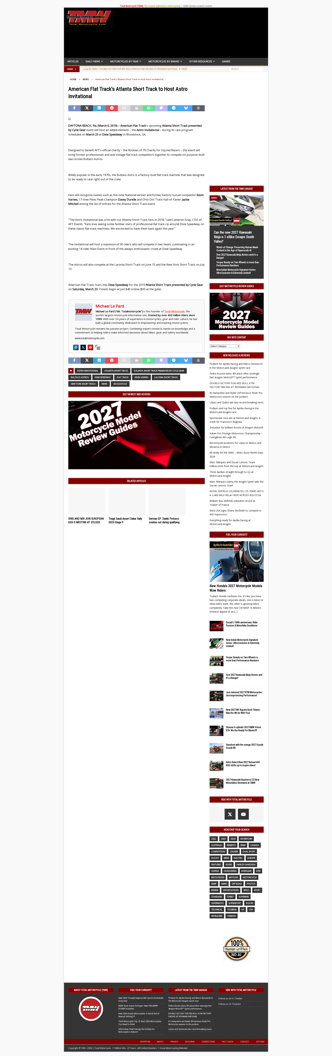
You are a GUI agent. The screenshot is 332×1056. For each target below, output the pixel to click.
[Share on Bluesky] (186, 108)
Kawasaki (246, 870)
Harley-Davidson (246, 864)
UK (242, 909)
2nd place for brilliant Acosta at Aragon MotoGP (236, 427)
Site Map (260, 1041)
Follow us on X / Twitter (230, 998)
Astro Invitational (87, 370)
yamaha (231, 915)
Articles (73, 61)
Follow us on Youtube (230, 1003)
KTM (258, 870)
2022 (213, 838)
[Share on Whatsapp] (149, 108)
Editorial (190, 1041)
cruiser (234, 851)
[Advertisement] (192, 33)
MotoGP (233, 877)
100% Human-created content (197, 5)
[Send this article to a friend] (124, 108)
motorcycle (250, 877)
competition (218, 851)
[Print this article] (136, 108)
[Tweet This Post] (87, 108)
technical (216, 909)
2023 (223, 838)
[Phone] (97, 347)
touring (232, 909)
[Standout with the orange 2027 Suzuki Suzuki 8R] (216, 748)
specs (246, 890)
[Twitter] (83, 347)
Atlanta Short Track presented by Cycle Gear (159, 370)
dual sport (249, 851)
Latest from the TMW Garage (237, 188)
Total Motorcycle (174, 311)
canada (254, 845)
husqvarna (230, 870)
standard (216, 896)
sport (257, 890)
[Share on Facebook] (74, 108)
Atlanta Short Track (116, 370)
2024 (233, 838)
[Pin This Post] (111, 108)
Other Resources (200, 61)
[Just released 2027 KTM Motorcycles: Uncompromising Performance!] (216, 696)
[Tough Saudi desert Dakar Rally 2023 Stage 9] (127, 501)
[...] (235, 611)
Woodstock (120, 383)
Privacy (174, 1041)
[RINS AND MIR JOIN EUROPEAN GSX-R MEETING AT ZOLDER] (86, 501)
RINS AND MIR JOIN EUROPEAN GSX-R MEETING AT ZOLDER (86, 520)
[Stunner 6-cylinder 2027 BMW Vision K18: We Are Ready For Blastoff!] (216, 731)
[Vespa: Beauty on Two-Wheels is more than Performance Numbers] (216, 661)
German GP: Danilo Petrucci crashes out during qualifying (164, 520)
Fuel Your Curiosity (236, 534)
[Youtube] (90, 347)
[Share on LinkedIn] (99, 108)
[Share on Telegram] (174, 108)
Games (226, 61)
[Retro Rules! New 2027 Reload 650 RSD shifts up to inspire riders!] (216, 766)
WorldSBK (216, 915)
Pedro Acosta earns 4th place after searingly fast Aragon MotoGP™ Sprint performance (190, 1007)
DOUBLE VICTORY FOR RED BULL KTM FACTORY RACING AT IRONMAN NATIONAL (189, 1015)
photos (251, 883)
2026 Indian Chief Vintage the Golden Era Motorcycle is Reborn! (136, 1030)
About (160, 1041)
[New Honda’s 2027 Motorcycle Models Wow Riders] (237, 561)
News (104, 383)
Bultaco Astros (80, 377)
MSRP (213, 883)
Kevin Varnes (141, 377)
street (230, 896)
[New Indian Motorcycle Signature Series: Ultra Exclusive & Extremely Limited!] (216, 643)
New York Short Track (83, 383)
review (214, 890)
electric (238, 857)
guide (229, 864)
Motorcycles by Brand (163, 61)
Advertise (145, 1041)
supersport (235, 903)
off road (237, 883)
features (216, 864)
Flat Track (122, 377)
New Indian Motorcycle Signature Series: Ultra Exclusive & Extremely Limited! (242, 642)
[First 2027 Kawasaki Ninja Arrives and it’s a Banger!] (216, 678)
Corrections (208, 1041)
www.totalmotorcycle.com (89, 338)
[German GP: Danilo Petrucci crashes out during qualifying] (167, 501)
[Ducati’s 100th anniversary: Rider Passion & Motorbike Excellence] (216, 626)
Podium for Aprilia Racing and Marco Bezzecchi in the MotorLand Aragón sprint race (190, 999)
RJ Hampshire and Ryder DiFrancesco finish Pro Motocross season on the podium (189, 1023)
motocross (217, 877)
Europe (251, 857)
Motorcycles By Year (124, 61)
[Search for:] (246, 68)
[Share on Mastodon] (161, 108)
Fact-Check (227, 1041)
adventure (246, 838)
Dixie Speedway (103, 377)
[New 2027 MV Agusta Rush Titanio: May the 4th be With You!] (216, 713)
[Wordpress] (76, 347)
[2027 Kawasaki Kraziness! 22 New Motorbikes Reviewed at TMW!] (216, 783)
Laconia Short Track (166, 377)
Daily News (93, 61)
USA (251, 909)
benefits (231, 845)
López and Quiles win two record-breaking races (237, 402)
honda (215, 870)
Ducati (215, 857)
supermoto (217, 903)
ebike (226, 857)
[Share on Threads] (198, 108)
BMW (243, 845)
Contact (244, 1041)
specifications (231, 890)
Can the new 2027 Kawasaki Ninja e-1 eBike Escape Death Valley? (234, 236)
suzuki (249, 903)
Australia (216, 845)
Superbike (244, 896)
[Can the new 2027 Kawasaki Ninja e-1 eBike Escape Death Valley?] (237, 223)
